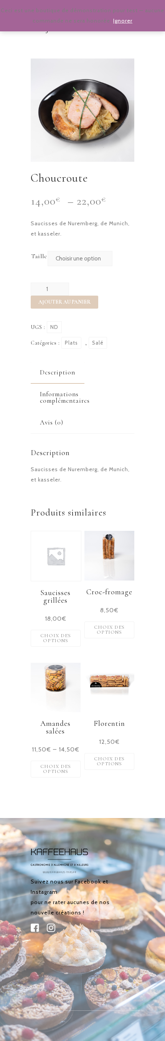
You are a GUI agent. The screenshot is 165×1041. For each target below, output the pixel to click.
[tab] (57, 372)
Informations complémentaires (65, 397)
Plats (71, 343)
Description (57, 372)
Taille (39, 256)
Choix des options (55, 638)
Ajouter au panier (64, 302)
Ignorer (122, 20)
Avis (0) (51, 422)
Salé (98, 343)
